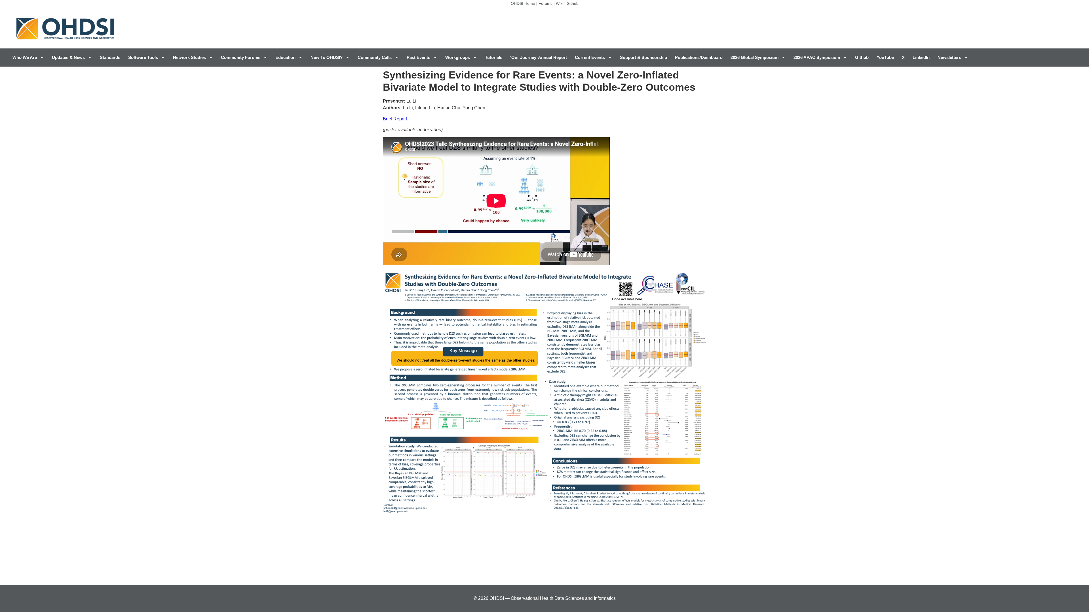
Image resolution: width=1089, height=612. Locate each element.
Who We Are (24, 57)
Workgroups (457, 57)
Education (285, 57)
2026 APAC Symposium (816, 57)
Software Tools (143, 57)
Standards (110, 57)
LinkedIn (921, 57)
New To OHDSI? (327, 57)
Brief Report (395, 118)
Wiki (559, 3)
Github (573, 3)
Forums (545, 3)
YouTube (885, 57)
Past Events (418, 57)
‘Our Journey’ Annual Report (538, 57)
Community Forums (240, 57)
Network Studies (189, 57)
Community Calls (375, 57)
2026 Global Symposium (754, 57)
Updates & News (68, 57)
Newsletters (949, 57)
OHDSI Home (523, 3)
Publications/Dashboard (699, 57)
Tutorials (493, 57)
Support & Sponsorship (643, 57)
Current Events (590, 57)
